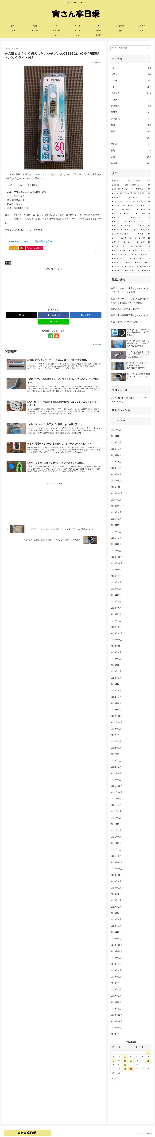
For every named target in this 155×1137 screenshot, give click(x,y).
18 (125, 1064)
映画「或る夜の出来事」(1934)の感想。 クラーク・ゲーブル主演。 (131, 290)
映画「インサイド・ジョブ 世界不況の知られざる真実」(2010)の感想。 (130, 301)
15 (148, 1060)
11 (125, 1060)
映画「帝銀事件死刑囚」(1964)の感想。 (130, 315)
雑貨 (9, 263)
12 (131, 1060)
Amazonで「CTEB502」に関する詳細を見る (30, 241)
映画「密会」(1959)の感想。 (125, 321)
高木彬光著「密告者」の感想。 (126, 309)
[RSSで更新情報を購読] (56, 335)
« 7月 (113, 1079)
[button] (149, 48)
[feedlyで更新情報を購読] (50, 335)
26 (131, 1068)
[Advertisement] (53, 288)
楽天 (21, 248)
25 (125, 1068)
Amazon (13, 248)
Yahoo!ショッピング (34, 248)
